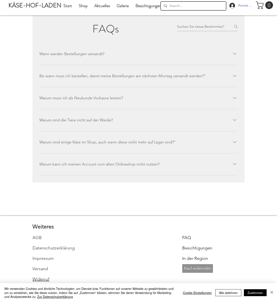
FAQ (186, 237)
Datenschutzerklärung (53, 248)
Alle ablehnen (228, 293)
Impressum (43, 258)
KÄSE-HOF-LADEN (34, 5)
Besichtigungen (197, 248)
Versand (40, 268)
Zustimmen (255, 293)
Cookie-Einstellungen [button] (197, 293)
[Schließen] (271, 293)
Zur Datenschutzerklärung (55, 296)
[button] (122, 6)
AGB (37, 237)
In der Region (195, 258)
